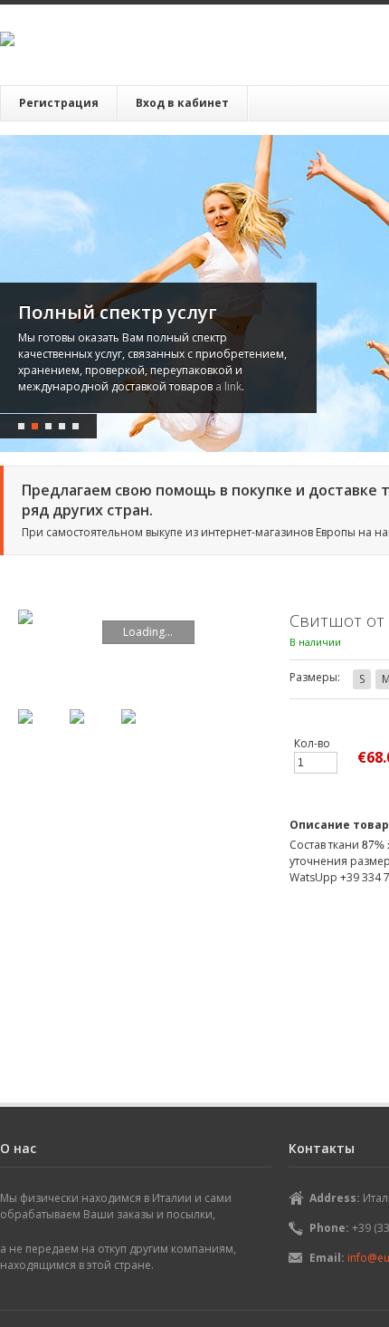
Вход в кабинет (182, 103)
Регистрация (59, 103)
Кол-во (312, 743)
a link (105, 386)
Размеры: (314, 677)
